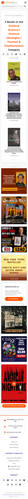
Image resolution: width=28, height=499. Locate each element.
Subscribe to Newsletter (14, 458)
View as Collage (14, 58)
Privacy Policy (14, 444)
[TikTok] (7, 484)
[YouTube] (7, 480)
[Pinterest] (16, 484)
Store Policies (14, 447)
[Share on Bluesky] (16, 54)
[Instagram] (3, 480)
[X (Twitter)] (16, 480)
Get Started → (14, 299)
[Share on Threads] (12, 54)
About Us (14, 442)
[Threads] (20, 480)
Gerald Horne (14, 85)
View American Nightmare (15, 406)
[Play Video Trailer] (14, 383)
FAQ (14, 463)
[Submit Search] (24, 6)
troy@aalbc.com (14, 466)
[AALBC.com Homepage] (9, 2)
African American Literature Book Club (13, 494)
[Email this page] (24, 54)
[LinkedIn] (12, 484)
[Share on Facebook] (3, 54)
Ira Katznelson (15, 120)
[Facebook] (12, 480)
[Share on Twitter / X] (20, 54)
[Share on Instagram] (7, 54)
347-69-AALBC (15, 469)
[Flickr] (20, 484)
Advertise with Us (14, 461)
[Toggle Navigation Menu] (25, 2)
